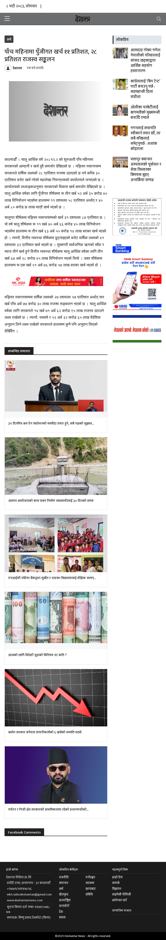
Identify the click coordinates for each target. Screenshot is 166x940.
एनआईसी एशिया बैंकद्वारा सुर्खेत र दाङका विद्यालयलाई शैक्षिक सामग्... (52, 578)
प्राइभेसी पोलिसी (121, 894)
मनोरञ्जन (90, 877)
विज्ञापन (116, 889)
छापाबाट (91, 889)
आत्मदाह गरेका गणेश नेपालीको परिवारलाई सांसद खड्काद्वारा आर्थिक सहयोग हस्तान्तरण (145, 60)
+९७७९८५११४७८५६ (19, 889)
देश (61, 911)
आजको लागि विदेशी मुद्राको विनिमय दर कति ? (37, 655)
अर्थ (9, 39)
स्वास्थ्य (90, 883)
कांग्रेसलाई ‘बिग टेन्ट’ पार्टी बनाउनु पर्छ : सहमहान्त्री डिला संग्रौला (145, 89)
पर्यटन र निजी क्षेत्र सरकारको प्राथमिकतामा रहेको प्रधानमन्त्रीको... (48, 810)
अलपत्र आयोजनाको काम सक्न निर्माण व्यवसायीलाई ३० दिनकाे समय (51, 501)
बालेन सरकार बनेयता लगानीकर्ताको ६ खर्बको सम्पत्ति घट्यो (44, 732)
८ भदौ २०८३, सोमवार (21, 6)
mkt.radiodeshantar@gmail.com (29, 894)
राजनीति (64, 877)
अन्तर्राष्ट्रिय (65, 900)
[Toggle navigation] (158, 18)
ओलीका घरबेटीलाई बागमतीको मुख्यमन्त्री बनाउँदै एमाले (145, 112)
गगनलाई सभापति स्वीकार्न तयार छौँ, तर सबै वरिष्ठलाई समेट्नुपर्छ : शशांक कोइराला (145, 138)
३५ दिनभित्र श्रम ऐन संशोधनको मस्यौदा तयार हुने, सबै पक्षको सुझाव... (51, 424)
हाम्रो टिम (117, 877)
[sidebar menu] (7, 18)
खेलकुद (63, 894)
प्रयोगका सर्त (119, 900)
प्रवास (62, 917)
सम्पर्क (116, 883)
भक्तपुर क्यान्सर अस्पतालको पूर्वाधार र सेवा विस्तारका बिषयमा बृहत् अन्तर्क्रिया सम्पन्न (146, 169)
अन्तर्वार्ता (64, 906)
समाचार (63, 883)
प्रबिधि (89, 894)
